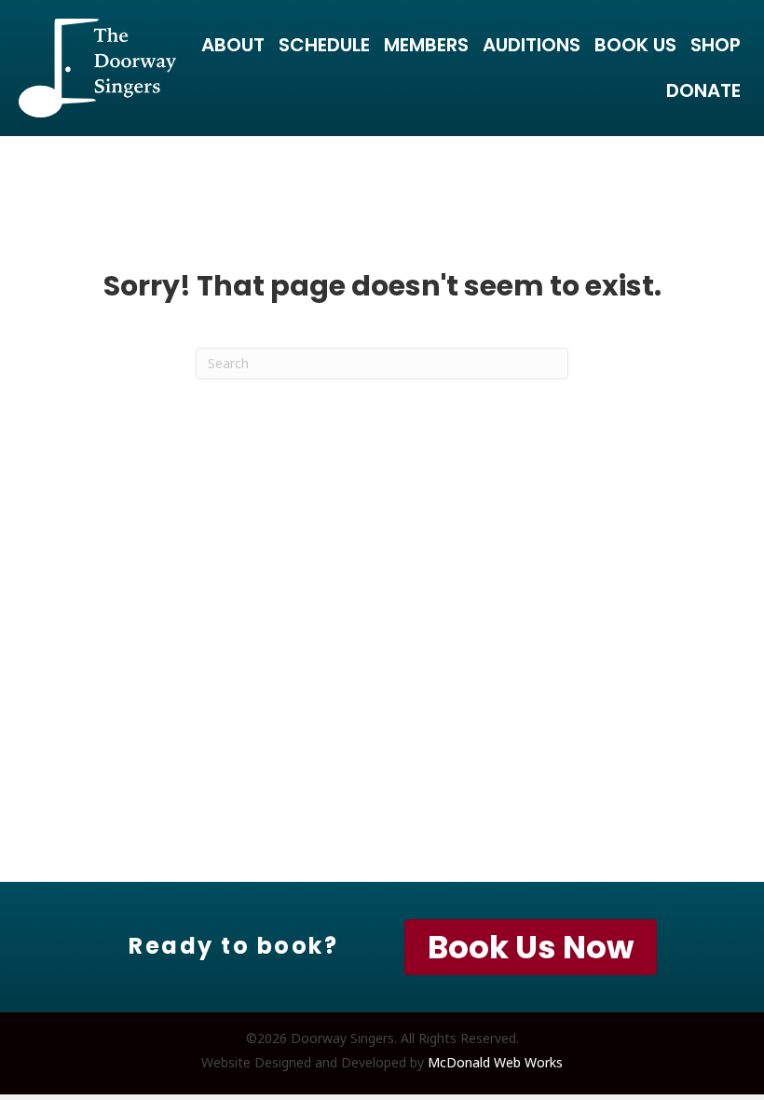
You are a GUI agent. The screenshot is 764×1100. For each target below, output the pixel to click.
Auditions (531, 45)
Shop (715, 45)
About (233, 45)
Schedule (324, 45)
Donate (703, 90)
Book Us (635, 45)
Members (426, 45)
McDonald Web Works (495, 1062)
